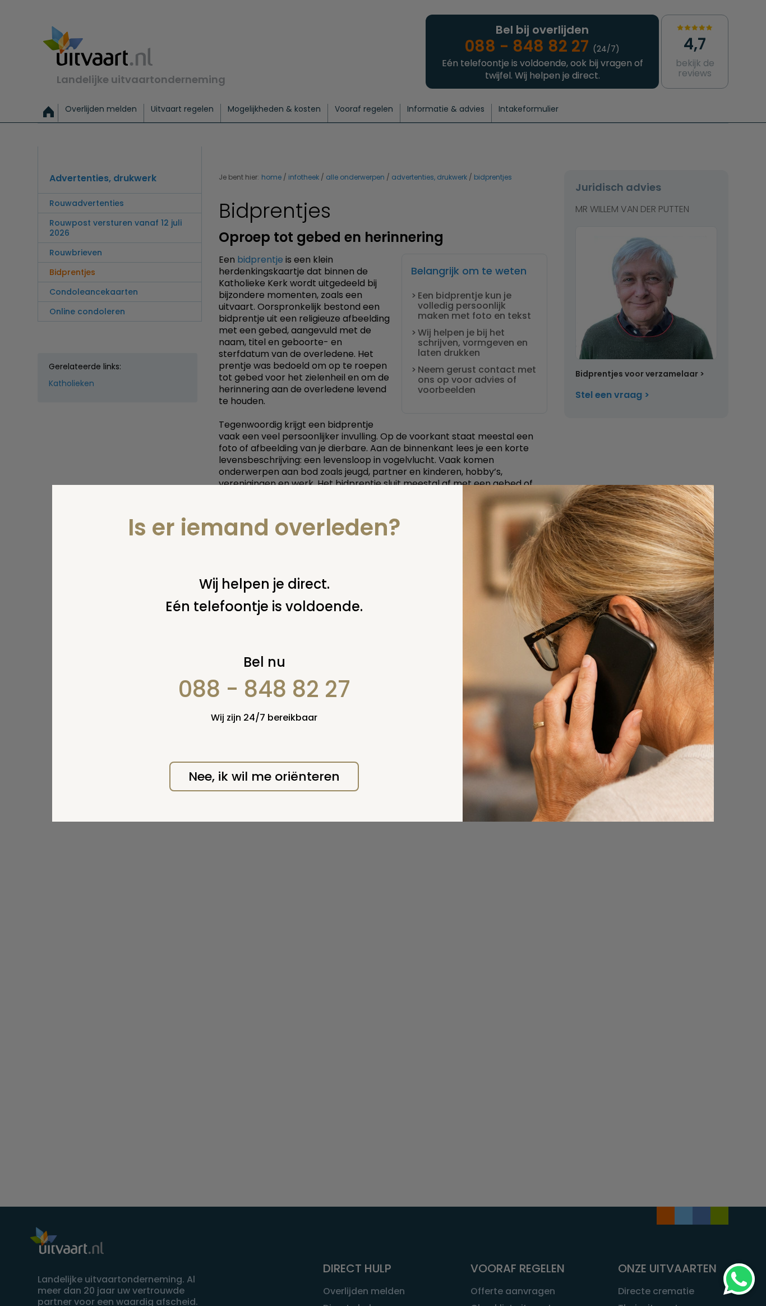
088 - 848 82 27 (264, 689)
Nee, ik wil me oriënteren (264, 776)
